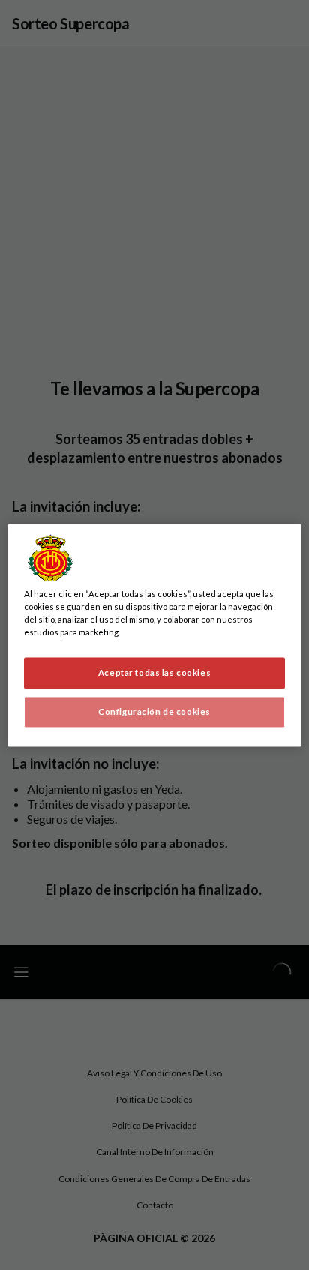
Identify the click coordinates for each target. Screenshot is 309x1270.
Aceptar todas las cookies (154, 672)
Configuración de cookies (154, 711)
